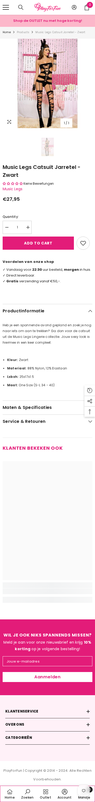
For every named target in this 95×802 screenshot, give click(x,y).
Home (7, 32)
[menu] (6, 7)
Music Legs (12, 189)
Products (23, 32)
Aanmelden (47, 677)
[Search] (21, 7)
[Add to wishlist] (83, 243)
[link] (47, 591)
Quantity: (11, 216)
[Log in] (74, 7)
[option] (47, 83)
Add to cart (38, 243)
